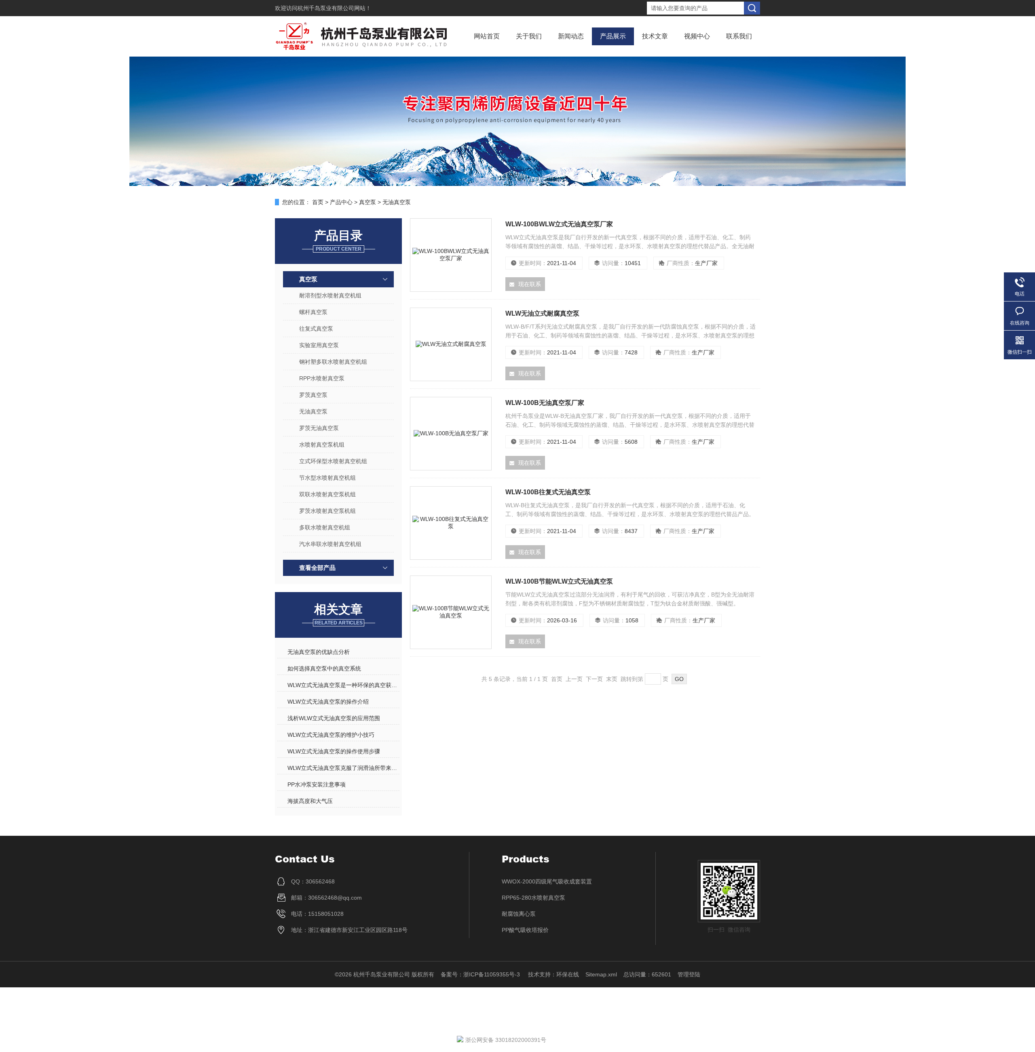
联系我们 (739, 36)
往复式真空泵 (316, 328)
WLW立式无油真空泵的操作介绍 (328, 701)
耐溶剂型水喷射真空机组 (330, 295)
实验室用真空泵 (319, 345)
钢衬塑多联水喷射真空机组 (333, 361)
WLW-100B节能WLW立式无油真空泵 (559, 581)
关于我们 (529, 36)
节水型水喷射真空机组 (327, 477)
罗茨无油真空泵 (319, 428)
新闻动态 (571, 36)
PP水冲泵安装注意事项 (316, 784)
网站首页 (487, 36)
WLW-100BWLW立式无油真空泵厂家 (559, 224)
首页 (317, 202)
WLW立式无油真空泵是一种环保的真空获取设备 (343, 685)
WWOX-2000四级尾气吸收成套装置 (547, 881)
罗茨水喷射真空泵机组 (327, 511)
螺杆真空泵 (313, 312)
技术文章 (655, 36)
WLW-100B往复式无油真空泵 (548, 492)
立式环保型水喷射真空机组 (333, 461)
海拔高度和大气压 (310, 801)
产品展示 (613, 36)
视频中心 (697, 36)
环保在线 (567, 974)
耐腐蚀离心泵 (519, 914)
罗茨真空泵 (313, 395)
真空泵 (367, 202)
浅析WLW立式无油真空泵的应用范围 (333, 718)
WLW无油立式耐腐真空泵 (542, 313)
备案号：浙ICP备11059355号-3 (481, 974)
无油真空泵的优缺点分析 (318, 652)
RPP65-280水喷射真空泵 (533, 897)
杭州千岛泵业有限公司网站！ (334, 8)
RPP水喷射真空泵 (321, 378)
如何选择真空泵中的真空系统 (324, 668)
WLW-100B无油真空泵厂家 (544, 402)
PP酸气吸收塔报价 (525, 930)
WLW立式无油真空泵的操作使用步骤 (333, 751)
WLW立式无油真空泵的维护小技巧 (330, 735)
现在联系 (529, 284)
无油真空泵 (396, 202)
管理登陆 (689, 974)
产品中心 (341, 202)
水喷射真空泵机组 (321, 444)
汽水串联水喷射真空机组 (330, 544)
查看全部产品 (317, 567)
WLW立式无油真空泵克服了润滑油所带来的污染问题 (343, 768)
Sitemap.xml (601, 974)
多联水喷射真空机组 (324, 527)
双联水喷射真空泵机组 (327, 494)
